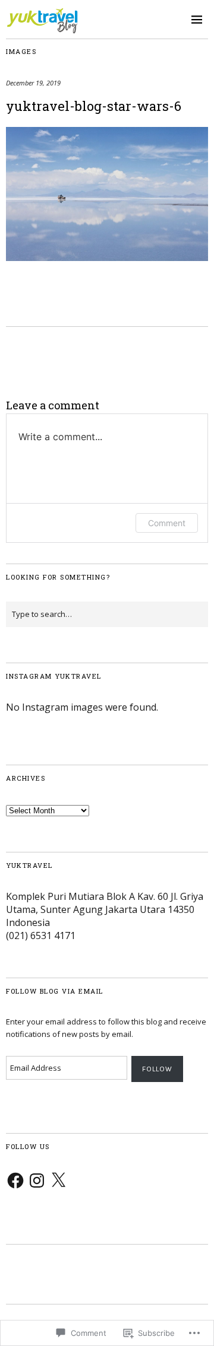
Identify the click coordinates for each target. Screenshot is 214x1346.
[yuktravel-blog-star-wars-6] (107, 257)
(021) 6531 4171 (40, 935)
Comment (166, 523)
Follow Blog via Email (54, 991)
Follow (157, 1069)
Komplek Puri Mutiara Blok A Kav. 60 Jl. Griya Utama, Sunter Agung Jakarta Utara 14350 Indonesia (104, 909)
